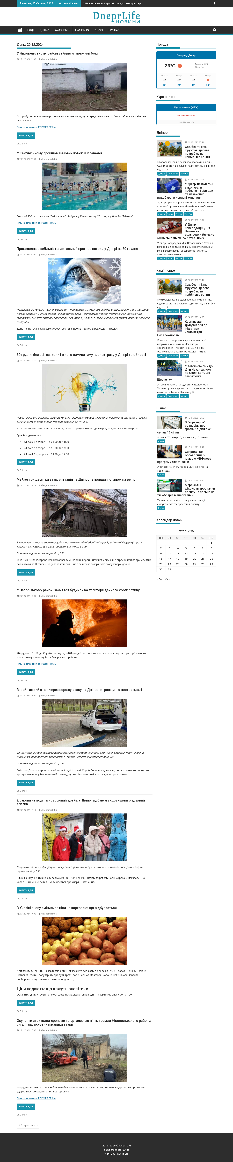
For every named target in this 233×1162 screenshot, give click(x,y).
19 (186, 558)
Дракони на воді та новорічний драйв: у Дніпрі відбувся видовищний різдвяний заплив (81, 802)
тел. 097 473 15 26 (116, 1153)
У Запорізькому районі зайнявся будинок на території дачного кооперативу (78, 590)
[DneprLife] (20, 29)
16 (160, 558)
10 (169, 553)
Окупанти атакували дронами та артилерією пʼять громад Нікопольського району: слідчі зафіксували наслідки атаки (84, 1022)
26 (186, 564)
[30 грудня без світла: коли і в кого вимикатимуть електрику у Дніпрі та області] (84, 388)
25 (177, 564)
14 (202, 553)
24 (169, 564)
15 (211, 553)
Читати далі (25, 135)
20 (194, 558)
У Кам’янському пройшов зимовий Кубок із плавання (60, 153)
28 (202, 564)
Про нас (113, 30)
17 (169, 558)
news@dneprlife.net (116, 1149)
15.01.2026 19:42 (195, 447)
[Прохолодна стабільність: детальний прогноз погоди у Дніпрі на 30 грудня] (84, 281)
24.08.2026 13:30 (195, 361)
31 (169, 569)
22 (211, 558)
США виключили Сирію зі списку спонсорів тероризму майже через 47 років (130, 3)
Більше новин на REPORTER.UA (36, 127)
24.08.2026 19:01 (195, 179)
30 (160, 569)
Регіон (179, 214)
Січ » (168, 579)
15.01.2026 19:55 (195, 417)
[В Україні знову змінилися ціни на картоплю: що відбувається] (84, 941)
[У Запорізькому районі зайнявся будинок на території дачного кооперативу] (84, 623)
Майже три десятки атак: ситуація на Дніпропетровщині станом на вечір (76, 479)
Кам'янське (173, 173)
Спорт (99, 30)
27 (194, 564)
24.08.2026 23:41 (195, 142)
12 (186, 553)
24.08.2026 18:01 (195, 220)
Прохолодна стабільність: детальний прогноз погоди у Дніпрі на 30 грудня (77, 249)
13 (194, 553)
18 (177, 558)
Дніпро (44, 30)
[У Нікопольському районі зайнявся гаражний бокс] (84, 87)
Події (30, 30)
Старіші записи (29, 1125)
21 (202, 558)
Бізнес (161, 441)
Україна (184, 173)
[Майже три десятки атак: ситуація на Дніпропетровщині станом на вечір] (84, 513)
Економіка (82, 30)
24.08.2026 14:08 (195, 317)
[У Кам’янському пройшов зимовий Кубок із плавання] (84, 186)
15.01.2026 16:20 (195, 480)
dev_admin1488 (49, 59)
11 (177, 553)
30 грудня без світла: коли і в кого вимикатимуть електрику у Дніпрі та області (81, 355)
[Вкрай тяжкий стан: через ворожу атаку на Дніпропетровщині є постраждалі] (84, 723)
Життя (170, 214)
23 (160, 564)
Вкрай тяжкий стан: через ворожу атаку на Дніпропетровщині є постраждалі (79, 690)
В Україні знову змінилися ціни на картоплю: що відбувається (67, 908)
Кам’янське (62, 30)
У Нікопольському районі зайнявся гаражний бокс (58, 53)
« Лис (159, 579)
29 (211, 564)
